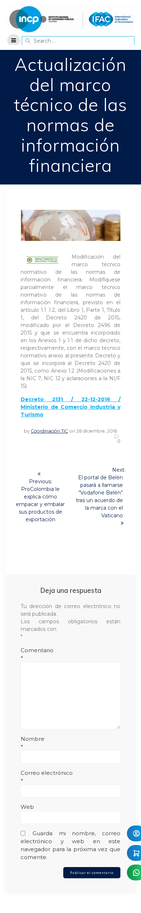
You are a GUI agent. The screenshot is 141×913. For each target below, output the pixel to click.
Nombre (32, 742)
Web (27, 806)
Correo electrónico (47, 776)
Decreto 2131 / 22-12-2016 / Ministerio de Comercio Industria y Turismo (70, 407)
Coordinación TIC (49, 431)
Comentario (37, 654)
